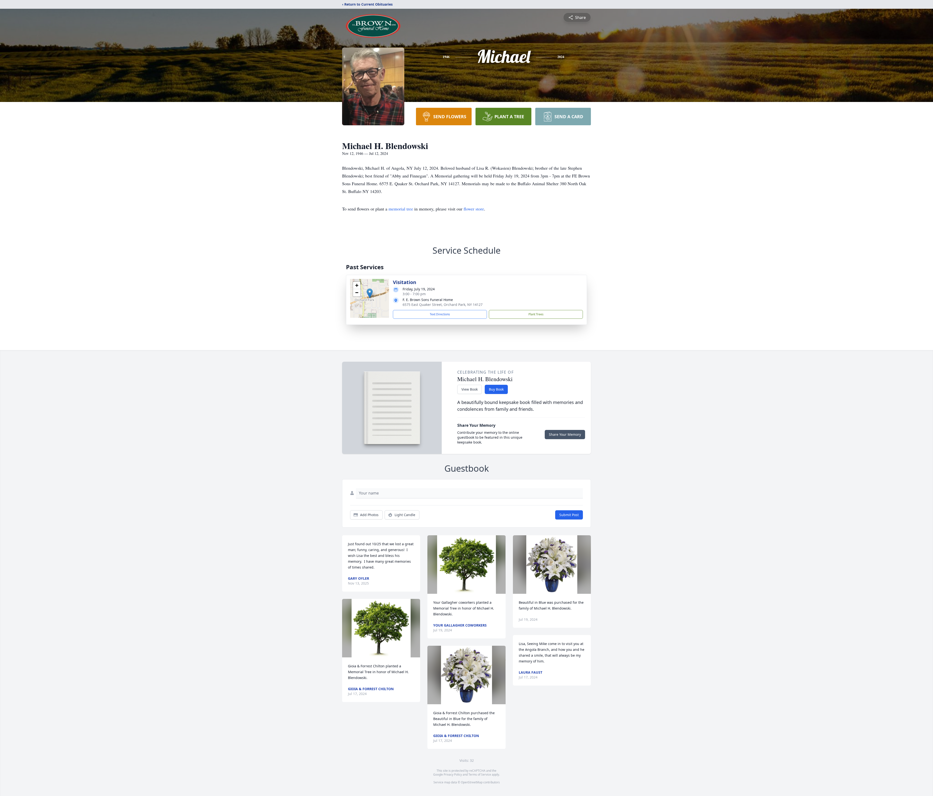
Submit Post (569, 514)
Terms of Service (479, 774)
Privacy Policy (453, 774)
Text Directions (440, 314)
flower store (474, 209)
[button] (370, 293)
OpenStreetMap (472, 782)
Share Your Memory (565, 434)
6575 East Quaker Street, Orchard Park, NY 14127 (443, 304)
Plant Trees (536, 314)
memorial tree (401, 209)
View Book (469, 389)
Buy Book (496, 389)
